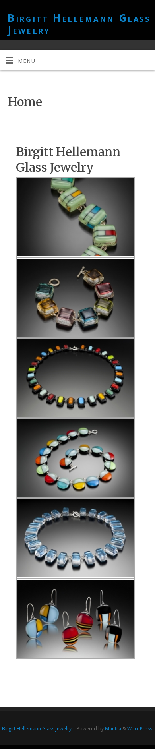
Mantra (113, 728)
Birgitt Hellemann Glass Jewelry (79, 24)
